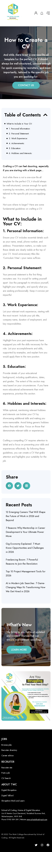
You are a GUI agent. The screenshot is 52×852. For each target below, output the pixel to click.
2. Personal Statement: (19, 133)
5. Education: (15, 148)
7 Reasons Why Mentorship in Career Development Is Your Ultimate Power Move (25, 532)
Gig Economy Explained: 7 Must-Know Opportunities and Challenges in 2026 (25, 548)
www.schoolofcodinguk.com (37, 819)
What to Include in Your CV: (19, 123)
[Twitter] (36, 845)
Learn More (19, 650)
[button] (45, 115)
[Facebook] (48, 845)
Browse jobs (6, 744)
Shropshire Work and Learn (13, 800)
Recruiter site (6, 767)
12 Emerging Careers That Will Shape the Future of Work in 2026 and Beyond (25, 516)
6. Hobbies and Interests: (20, 153)
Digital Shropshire (8, 790)
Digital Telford (7, 795)
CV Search (6, 778)
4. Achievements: (17, 143)
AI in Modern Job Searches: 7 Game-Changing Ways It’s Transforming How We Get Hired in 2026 (25, 587)
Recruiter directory (9, 750)
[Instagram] (42, 845)
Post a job (5, 772)
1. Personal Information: (19, 128)
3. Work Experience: (18, 138)
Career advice (7, 755)
